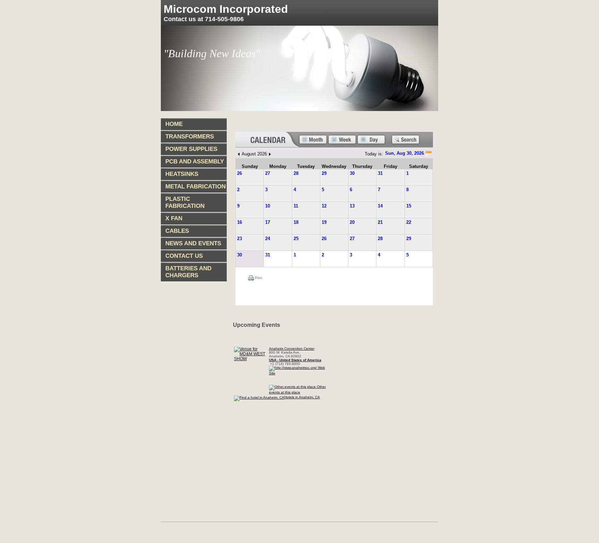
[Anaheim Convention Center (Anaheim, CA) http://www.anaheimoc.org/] (251, 358)
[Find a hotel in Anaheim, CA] (259, 396)
